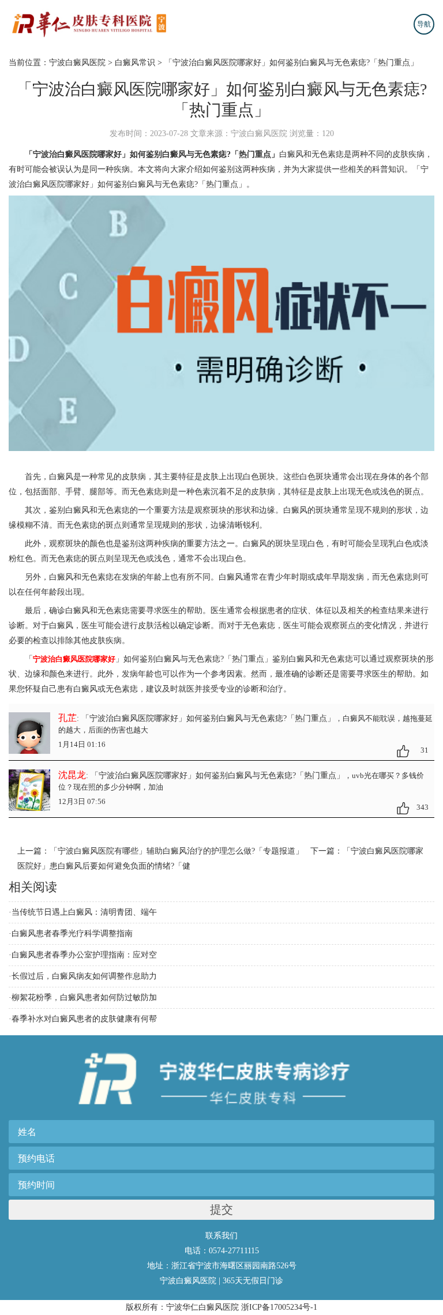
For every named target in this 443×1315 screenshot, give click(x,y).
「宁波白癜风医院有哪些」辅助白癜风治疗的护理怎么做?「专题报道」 (176, 851)
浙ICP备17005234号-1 (279, 1307)
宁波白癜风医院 (77, 62)
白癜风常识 (135, 62)
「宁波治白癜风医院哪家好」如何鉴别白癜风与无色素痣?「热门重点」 (291, 62)
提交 (221, 1209)
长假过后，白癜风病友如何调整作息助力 (84, 976)
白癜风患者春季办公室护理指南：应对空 (84, 954)
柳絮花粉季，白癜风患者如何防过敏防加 (84, 997)
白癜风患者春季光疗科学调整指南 (72, 933)
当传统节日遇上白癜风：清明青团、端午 (84, 912)
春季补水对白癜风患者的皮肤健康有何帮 (84, 1019)
